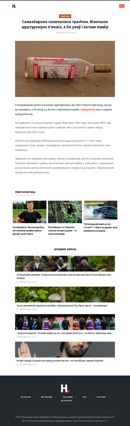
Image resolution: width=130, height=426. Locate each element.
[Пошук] (112, 6)
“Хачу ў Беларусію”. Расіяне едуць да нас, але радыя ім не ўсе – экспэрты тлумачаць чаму (64, 333)
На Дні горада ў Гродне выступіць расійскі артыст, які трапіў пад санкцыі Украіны (60, 360)
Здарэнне (65, 16)
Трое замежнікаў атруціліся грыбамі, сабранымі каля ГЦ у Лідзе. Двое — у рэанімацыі (62, 305)
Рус (122, 6)
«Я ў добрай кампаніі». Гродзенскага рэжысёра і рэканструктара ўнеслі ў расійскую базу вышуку (64, 276)
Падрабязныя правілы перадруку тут (90, 421)
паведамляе (87, 109)
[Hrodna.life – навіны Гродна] (14, 6)
